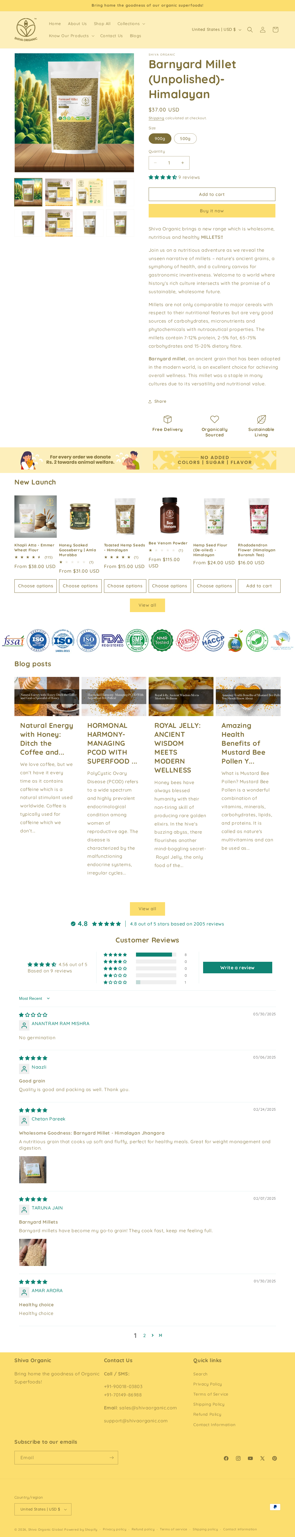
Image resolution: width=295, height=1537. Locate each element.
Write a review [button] (237, 967)
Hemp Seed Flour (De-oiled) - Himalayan (210, 550)
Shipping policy (205, 1529)
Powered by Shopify (80, 1529)
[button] (131, 24)
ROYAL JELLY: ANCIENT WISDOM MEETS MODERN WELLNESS (177, 748)
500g (185, 138)
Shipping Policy (208, 1404)
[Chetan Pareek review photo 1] (33, 1170)
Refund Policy (207, 1414)
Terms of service (173, 1529)
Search (200, 1374)
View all (147, 605)
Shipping (156, 118)
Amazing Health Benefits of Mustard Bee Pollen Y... (244, 743)
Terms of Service (210, 1394)
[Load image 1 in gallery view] (28, 192)
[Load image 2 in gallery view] (59, 192)
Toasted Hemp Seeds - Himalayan (124, 547)
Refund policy (143, 1529)
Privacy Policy (207, 1384)
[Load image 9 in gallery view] (120, 223)
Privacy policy (114, 1529)
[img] (33, 1015)
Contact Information (214, 1424)
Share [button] (160, 401)
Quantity (157, 151)
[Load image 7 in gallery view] (59, 223)
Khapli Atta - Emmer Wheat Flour (34, 547)
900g (160, 138)
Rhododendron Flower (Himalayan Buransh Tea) (256, 550)
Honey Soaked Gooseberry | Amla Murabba (77, 550)
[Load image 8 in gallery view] (89, 223)
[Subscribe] (111, 1457)
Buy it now (212, 210)
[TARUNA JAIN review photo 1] (33, 1252)
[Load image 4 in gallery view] (120, 192)
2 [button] (144, 1335)
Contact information (240, 1529)
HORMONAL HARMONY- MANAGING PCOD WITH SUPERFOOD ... (112, 743)
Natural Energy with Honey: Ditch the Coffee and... (46, 739)
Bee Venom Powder (168, 543)
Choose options (35, 585)
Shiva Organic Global (45, 1529)
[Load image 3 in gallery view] (89, 192)
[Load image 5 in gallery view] (28, 223)
